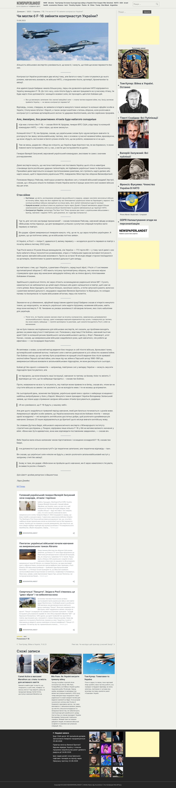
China (92, 5)
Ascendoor (98, 785)
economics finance (56, 5)
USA (121, 3)
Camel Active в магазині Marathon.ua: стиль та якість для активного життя (32, 679)
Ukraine (51, 3)
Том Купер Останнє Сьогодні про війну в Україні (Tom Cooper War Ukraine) (84, 3)
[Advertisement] (138, 30)
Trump (97, 5)
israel (126, 3)
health (45, 5)
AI (88, 5)
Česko (84, 5)
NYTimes (21, 486)
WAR (45, 3)
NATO (116, 3)
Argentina (114, 5)
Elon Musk (105, 5)
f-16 (27, 639)
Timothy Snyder (75, 5)
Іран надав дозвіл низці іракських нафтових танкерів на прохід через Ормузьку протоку (67, 758)
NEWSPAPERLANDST (28, 3)
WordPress (118, 785)
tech (66, 5)
